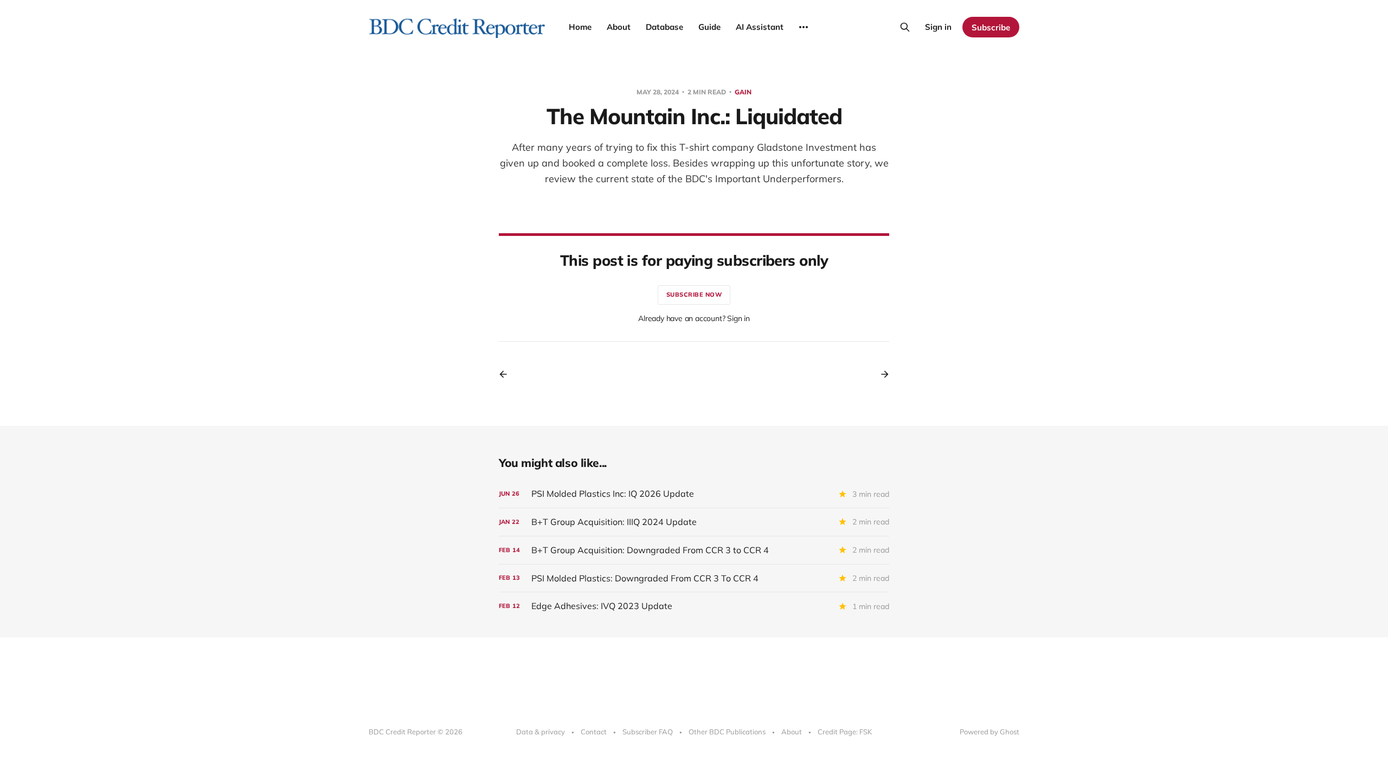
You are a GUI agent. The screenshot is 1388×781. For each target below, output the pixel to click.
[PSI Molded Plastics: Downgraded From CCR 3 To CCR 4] (694, 578)
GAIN (743, 92)
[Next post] (881, 374)
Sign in (938, 27)
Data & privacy (540, 731)
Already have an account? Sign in (694, 318)
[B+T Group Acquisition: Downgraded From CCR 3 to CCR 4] (694, 550)
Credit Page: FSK (845, 731)
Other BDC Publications (727, 731)
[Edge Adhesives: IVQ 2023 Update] (694, 606)
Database (664, 27)
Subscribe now (694, 294)
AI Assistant (759, 27)
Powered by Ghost (989, 731)
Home (580, 27)
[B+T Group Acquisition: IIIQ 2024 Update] (694, 522)
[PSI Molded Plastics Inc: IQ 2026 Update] (694, 494)
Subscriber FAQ (647, 731)
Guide (709, 27)
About (619, 27)
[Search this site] (905, 27)
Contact (594, 731)
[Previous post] (507, 374)
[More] (803, 27)
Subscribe (991, 27)
